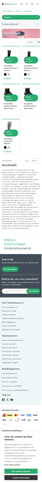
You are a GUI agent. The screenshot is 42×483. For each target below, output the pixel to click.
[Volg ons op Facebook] (3, 399)
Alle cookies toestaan (21, 471)
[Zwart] (5, 74)
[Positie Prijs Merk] (31, 42)
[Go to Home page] (9, 4)
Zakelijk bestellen (8, 315)
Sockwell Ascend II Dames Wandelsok (9, 141)
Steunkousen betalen (10, 355)
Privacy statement (9, 326)
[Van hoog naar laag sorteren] (38, 42)
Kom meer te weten (12, 464)
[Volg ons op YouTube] (11, 399)
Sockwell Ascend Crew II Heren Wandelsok (11, 68)
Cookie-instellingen (21, 477)
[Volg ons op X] (7, 399)
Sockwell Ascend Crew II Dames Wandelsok (31, 68)
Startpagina (7, 11)
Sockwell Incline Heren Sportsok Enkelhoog (30, 106)
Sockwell (28, 11)
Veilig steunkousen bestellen (13, 318)
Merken (18, 11)
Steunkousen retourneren (12, 359)
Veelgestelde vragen (10, 362)
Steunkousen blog (9, 311)
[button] (21, 17)
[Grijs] (8, 74)
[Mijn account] (26, 4)
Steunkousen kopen (9, 348)
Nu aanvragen (10, 269)
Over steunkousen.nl (10, 307)
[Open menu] (37, 4)
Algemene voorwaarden (11, 329)
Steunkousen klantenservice (13, 340)
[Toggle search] (21, 4)
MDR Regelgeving (8, 322)
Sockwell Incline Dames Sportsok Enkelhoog (10, 106)
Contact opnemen (9, 344)
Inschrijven (33, 291)
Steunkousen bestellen (11, 351)
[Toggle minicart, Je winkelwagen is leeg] (32, 4)
